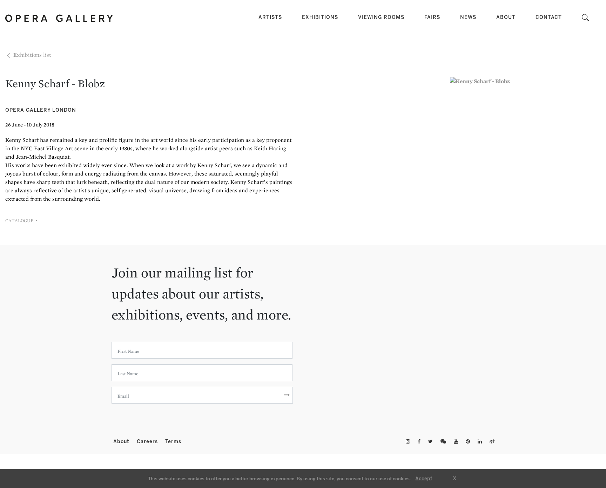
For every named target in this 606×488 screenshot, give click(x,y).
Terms (173, 442)
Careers (148, 442)
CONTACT (549, 17)
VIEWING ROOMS (381, 17)
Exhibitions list (31, 54)
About (122, 442)
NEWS (468, 17)
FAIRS (432, 17)
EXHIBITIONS (320, 17)
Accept (423, 479)
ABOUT (506, 17)
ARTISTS (271, 17)
